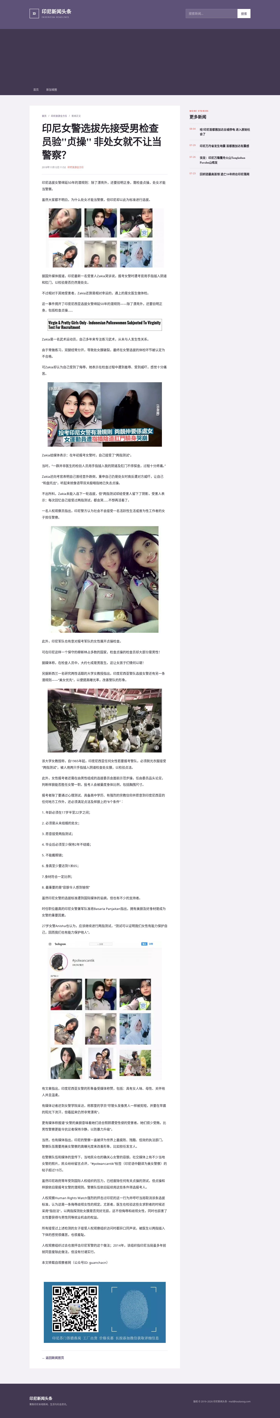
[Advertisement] (140, 55)
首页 (36, 89)
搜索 (244, 14)
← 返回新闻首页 (53, 1358)
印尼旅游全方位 (59, 116)
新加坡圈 (51, 89)
